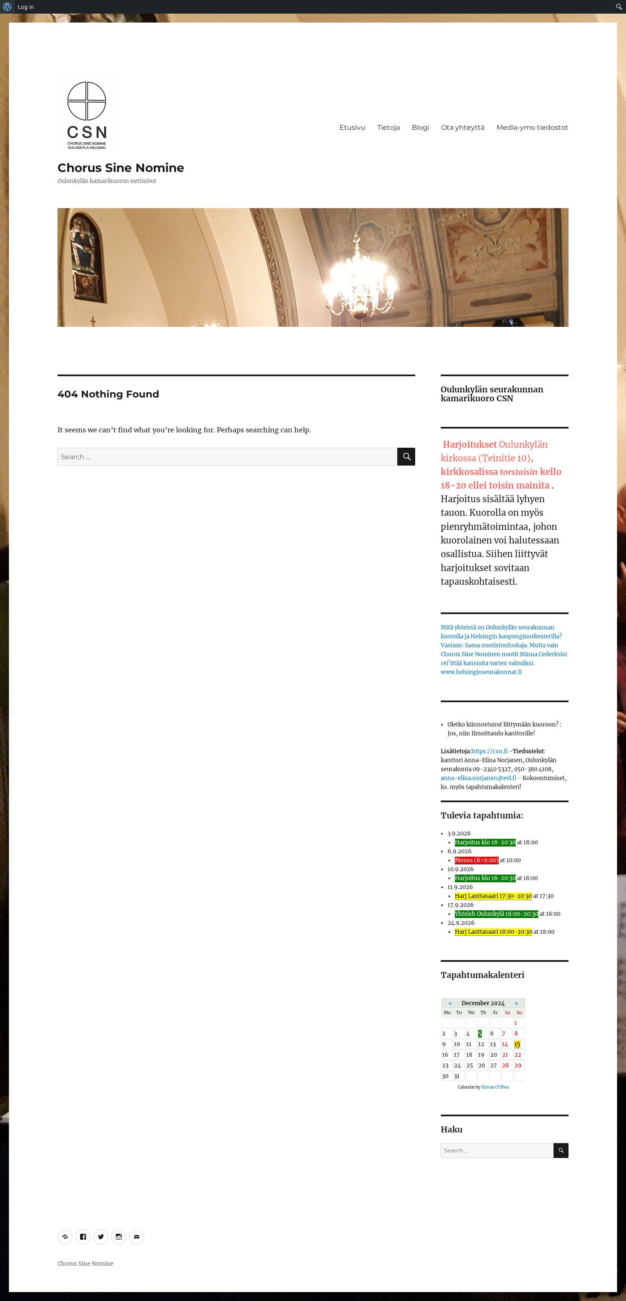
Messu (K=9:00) (477, 860)
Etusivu (352, 127)
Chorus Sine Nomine (120, 167)
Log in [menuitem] (26, 6)
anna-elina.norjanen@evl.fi (479, 778)
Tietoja (388, 127)
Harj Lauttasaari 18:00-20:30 (493, 931)
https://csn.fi (489, 751)
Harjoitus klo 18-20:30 (485, 842)
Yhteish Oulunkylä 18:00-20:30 (496, 914)
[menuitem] (7, 7)
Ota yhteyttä (463, 127)
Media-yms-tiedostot (533, 127)
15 (517, 1044)
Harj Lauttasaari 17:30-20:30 (493, 896)
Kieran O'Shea (495, 1087)
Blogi (420, 127)
